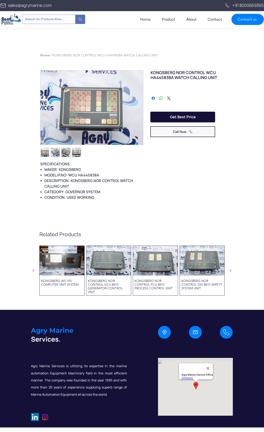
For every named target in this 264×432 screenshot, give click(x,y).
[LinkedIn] (35, 417)
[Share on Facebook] (153, 98)
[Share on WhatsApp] (161, 98)
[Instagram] (45, 417)
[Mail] (195, 332)
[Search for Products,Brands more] (80, 19)
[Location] (164, 332)
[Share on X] (168, 98)
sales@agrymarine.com (30, 5)
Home (45, 55)
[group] (132, 270)
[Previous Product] (33, 270)
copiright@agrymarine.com (57, 429)
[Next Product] (230, 270)
